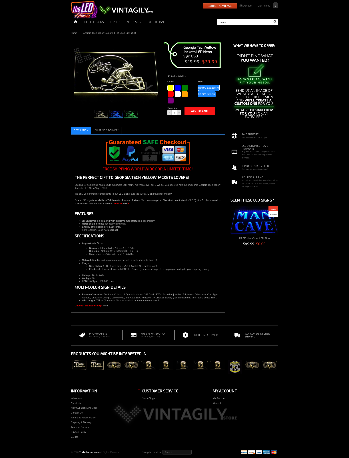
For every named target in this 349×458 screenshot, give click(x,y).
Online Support (149, 398)
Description (81, 130)
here (125, 203)
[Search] (275, 22)
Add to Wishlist (178, 76)
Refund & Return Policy (83, 417)
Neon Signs (135, 22)
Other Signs (156, 22)
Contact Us (77, 412)
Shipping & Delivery (81, 422)
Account (248, 5)
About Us (76, 403)
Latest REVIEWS (220, 6)
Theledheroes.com (89, 452)
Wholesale (76, 398)
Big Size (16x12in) (206, 94)
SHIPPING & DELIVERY (107, 130)
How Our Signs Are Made (84, 407)
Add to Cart (199, 111)
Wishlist (217, 403)
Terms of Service (80, 427)
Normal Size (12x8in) (208, 88)
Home (74, 33)
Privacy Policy (78, 432)
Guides (74, 436)
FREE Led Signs (93, 22)
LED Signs (115, 22)
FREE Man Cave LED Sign (254, 238)
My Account (219, 398)
